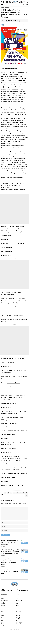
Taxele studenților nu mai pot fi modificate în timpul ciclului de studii (9, 571)
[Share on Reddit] (17, 493)
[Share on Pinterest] (9, 21)
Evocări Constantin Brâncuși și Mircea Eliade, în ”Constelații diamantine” (9, 542)
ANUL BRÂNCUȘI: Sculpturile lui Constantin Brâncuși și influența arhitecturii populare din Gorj (10, 551)
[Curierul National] (14, 1)
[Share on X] (7, 21)
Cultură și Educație (5, 7)
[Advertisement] (14, 209)
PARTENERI (18, 611)
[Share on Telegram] (20, 493)
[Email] (15, 21)
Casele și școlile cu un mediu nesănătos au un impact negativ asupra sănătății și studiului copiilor (10, 561)
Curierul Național (9, 24)
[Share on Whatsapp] (11, 21)
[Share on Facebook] (5, 21)
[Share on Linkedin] (13, 21)
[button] (2, 4)
